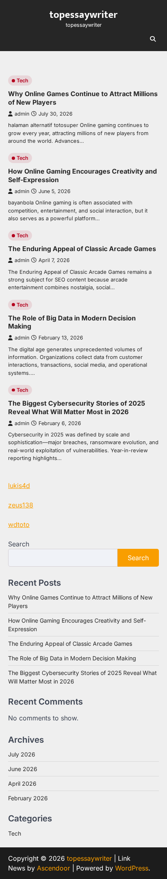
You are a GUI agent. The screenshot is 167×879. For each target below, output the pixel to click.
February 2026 (28, 798)
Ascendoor (53, 868)
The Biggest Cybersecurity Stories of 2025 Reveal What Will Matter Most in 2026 (76, 407)
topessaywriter (83, 14)
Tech (22, 80)
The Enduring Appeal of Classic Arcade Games (82, 249)
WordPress (131, 868)
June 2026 (22, 768)
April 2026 (22, 783)
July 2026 (21, 754)
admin (22, 114)
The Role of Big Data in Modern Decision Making (72, 658)
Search (18, 544)
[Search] (153, 39)
